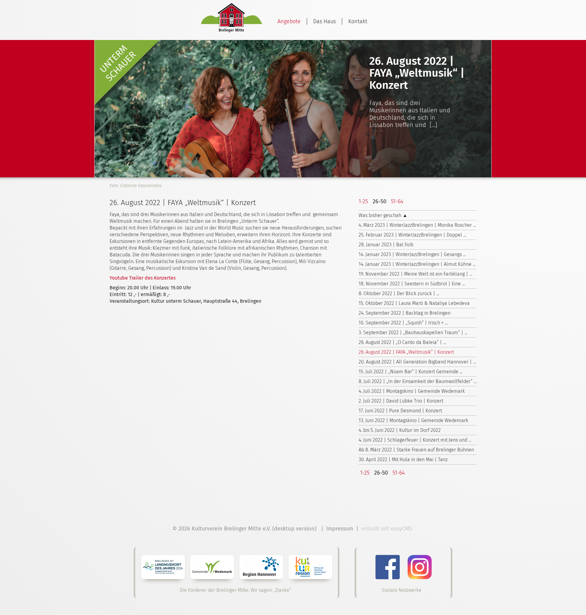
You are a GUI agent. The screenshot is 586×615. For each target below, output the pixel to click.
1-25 (363, 201)
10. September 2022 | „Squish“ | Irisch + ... (403, 323)
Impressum (339, 528)
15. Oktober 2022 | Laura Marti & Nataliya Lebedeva (414, 303)
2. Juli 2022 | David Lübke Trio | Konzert (401, 401)
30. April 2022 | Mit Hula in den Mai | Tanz (403, 459)
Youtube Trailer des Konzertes (142, 278)
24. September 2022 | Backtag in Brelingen (404, 313)
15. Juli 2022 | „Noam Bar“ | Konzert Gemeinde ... (410, 371)
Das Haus (324, 21)
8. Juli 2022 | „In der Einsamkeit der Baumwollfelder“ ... (417, 381)
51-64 (397, 201)
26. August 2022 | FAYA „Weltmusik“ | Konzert (406, 352)
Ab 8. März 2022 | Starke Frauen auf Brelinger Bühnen (416, 450)
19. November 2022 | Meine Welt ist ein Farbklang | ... (415, 274)
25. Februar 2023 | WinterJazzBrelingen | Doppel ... (412, 235)
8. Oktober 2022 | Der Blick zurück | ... (399, 293)
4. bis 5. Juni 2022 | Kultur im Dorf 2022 (400, 430)
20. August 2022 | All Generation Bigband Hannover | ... (417, 362)
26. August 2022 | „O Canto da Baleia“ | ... (402, 342)
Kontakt (357, 21)
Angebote (289, 21)
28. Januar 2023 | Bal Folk (386, 245)
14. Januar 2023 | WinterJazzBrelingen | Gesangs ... (412, 254)
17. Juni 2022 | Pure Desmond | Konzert (400, 411)
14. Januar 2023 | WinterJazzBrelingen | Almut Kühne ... (417, 264)
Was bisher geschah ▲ (383, 215)
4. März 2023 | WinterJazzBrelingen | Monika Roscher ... (417, 225)
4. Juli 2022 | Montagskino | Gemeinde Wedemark (412, 391)
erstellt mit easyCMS (387, 528)
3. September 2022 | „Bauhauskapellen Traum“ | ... (413, 332)
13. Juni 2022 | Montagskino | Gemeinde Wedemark (413, 420)
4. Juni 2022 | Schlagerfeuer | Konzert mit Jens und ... (415, 440)
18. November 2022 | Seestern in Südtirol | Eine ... (412, 284)
